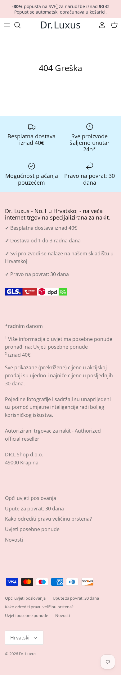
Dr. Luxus (27, 653)
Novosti (14, 539)
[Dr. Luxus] (60, 25)
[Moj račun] (100, 25)
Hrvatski (19, 637)
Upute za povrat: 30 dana (34, 508)
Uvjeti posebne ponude (60, 346)
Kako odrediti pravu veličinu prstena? (48, 518)
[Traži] (20, 25)
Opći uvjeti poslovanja (30, 498)
